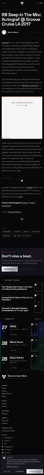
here (20, 197)
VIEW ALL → (38, 319)
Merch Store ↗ (7, 394)
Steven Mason (13, 32)
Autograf (5, 43)
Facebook (24, 203)
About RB (5, 421)
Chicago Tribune (14, 212)
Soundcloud (6, 206)
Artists (4, 404)
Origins (30, 188)
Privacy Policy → (13, 466)
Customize (20, 471)
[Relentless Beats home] (22, 3)
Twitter (32, 203)
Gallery (4, 391)
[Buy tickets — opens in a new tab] (41, 329)
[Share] (38, 3)
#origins (36, 231)
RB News (5, 414)
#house (17, 231)
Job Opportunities (8, 431)
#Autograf (7, 231)
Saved (4, 396)
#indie (26, 231)
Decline (7, 471)
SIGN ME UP (9, 269)
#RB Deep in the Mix (22, 236)
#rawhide (6, 236)
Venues (4, 406)
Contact (4, 423)
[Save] (36, 324)
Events (4, 388)
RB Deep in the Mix (30, 86)
